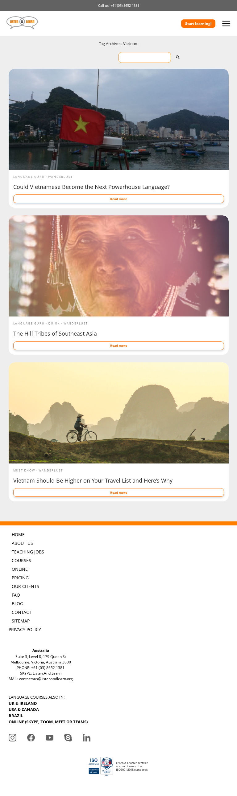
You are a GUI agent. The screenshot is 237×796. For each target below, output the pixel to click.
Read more (118, 199)
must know (24, 470)
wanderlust (60, 177)
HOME (18, 534)
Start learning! (198, 23)
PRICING (20, 578)
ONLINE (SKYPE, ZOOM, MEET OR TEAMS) (48, 722)
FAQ (16, 595)
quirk (54, 323)
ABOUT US (22, 543)
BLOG (17, 603)
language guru (29, 177)
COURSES (21, 560)
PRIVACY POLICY (25, 629)
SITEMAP (21, 621)
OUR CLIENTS (25, 586)
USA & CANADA (24, 709)
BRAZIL (16, 715)
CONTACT (21, 612)
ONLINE (20, 569)
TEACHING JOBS (28, 552)
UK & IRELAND (23, 703)
